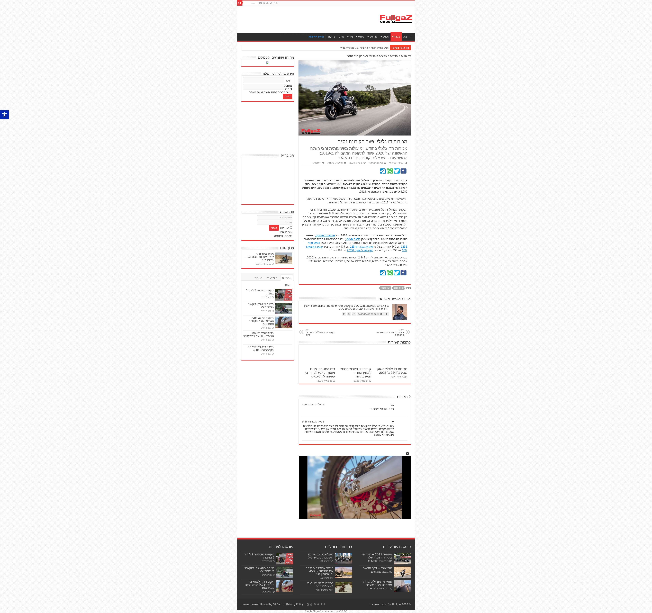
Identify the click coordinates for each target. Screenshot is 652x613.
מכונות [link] (397, 36)
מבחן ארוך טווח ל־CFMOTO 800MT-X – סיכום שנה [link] (260, 257)
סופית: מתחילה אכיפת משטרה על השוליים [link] (376, 583)
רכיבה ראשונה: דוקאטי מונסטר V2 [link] (261, 306)
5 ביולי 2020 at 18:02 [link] (313, 421)
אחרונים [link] (286, 278)
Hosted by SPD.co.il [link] (272, 604)
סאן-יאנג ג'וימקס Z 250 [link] (360, 250)
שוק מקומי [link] (385, 288)
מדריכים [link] (373, 36)
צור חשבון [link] (285, 232)
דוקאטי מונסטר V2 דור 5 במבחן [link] (259, 556)
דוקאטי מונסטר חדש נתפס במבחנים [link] (390, 332)
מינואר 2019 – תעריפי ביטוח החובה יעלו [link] (377, 556)
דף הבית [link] (407, 36)
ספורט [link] (361, 36)
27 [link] (368, 588)
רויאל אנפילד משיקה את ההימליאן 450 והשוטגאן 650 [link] (319, 571)
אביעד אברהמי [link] (396, 162)
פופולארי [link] (272, 278)
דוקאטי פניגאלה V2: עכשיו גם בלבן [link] (320, 332)
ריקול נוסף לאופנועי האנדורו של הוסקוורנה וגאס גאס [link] (261, 321)
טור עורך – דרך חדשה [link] (377, 568)
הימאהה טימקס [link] (325, 235)
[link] (4, 114)
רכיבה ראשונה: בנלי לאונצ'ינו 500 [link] (320, 584)
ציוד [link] (351, 36)
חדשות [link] (394, 56)
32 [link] (369, 561)
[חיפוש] (239, 3)
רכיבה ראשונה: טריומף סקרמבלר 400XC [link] (261, 348)
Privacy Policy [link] (294, 604)
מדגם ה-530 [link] (353, 239)
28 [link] (372, 572)
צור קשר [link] (331, 36)
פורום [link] (341, 36)
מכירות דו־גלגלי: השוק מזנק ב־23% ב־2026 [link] (392, 370)
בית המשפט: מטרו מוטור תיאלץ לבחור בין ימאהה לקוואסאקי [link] (319, 372)
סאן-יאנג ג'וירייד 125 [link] (361, 246)
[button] (407, 453)
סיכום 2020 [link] (398, 288)
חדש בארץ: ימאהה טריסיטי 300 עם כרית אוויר (364, 47)
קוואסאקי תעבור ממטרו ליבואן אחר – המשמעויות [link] (355, 372)
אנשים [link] (385, 36)
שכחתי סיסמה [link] (283, 236)
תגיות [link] (288, 284)
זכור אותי (284, 227)
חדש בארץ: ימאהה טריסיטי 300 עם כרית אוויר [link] (258, 335)
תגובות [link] (317, 162)
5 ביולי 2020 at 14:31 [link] (313, 404)
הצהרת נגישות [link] (249, 604)
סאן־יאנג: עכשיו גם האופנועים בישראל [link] (320, 556)
